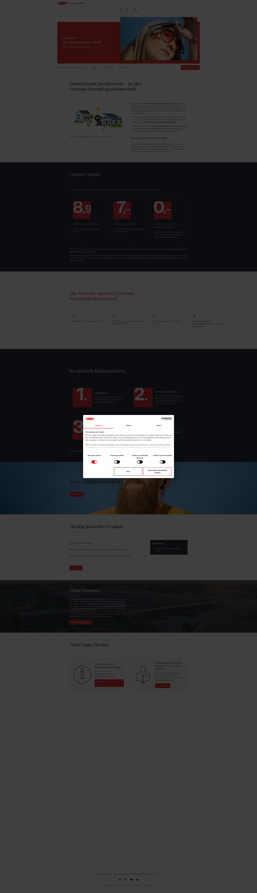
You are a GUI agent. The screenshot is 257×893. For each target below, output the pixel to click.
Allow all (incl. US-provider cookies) (157, 471)
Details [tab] (128, 425)
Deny (128, 471)
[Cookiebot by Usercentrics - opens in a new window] (163, 418)
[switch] (117, 461)
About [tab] (159, 425)
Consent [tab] (98, 425)
